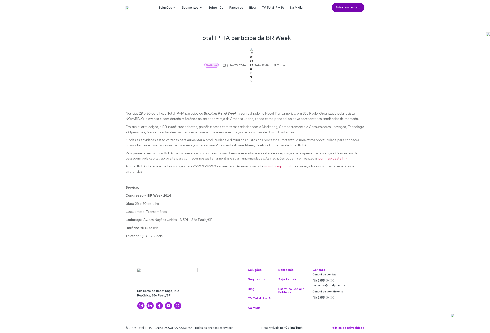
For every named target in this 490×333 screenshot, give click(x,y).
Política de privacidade (347, 328)
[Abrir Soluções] (174, 7)
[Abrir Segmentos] (200, 7)
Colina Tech (294, 327)
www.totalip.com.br (279, 166)
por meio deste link (332, 158)
